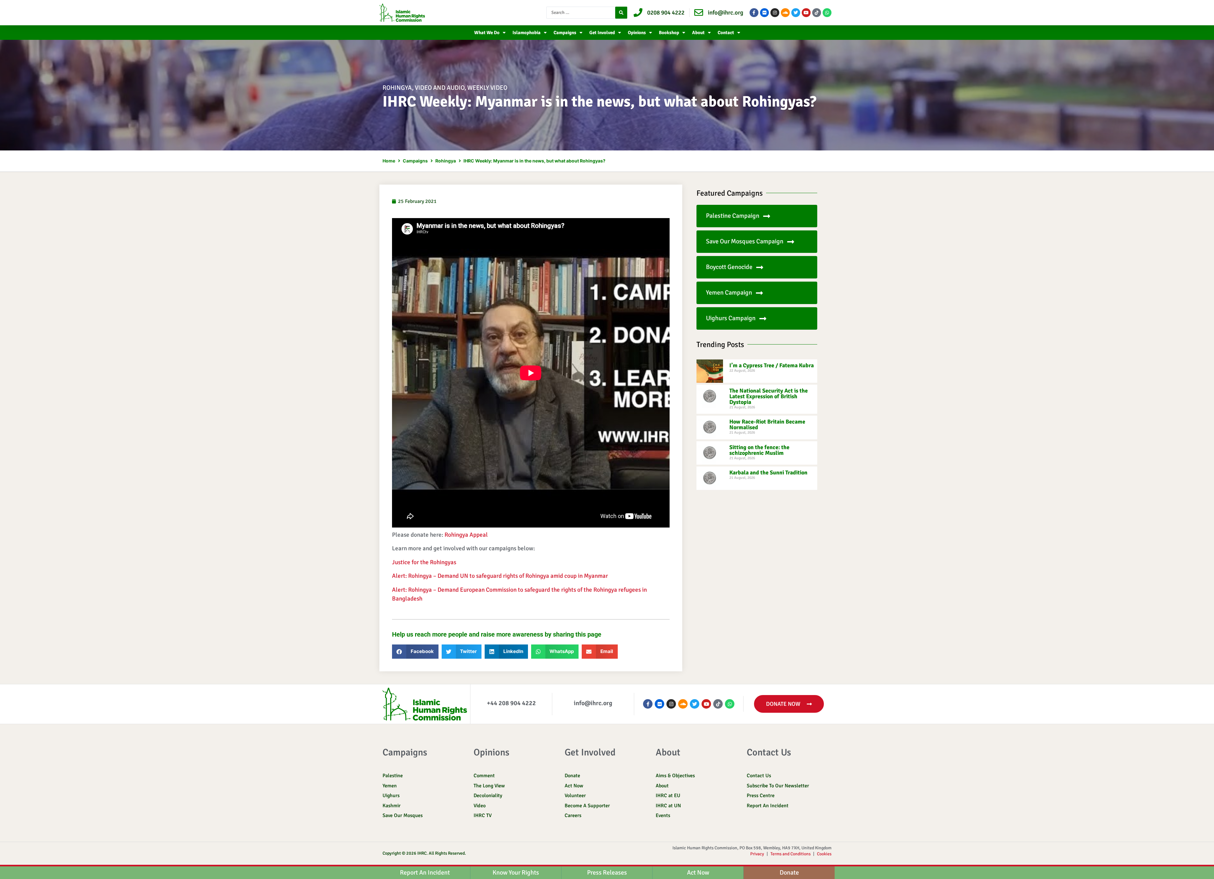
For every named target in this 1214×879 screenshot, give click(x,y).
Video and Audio (439, 88)
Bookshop (669, 32)
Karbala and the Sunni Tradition (768, 472)
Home (389, 160)
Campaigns (565, 32)
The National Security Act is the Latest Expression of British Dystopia (768, 396)
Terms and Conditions (790, 854)
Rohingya (397, 88)
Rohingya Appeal (466, 535)
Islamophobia (526, 32)
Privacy (757, 854)
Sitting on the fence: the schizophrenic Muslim (759, 450)
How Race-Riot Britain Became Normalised (767, 424)
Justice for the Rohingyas (424, 562)
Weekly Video (487, 88)
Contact (726, 32)
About (698, 32)
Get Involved (602, 32)
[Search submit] (621, 13)
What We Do (487, 32)
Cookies (824, 854)
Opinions (637, 32)
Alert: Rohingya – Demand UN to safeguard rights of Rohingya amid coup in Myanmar (500, 576)
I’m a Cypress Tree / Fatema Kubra (771, 365)
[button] (415, 651)
